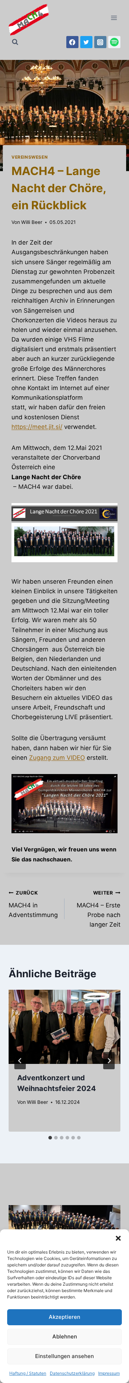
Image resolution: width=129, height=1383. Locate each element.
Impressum (109, 1373)
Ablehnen (64, 1336)
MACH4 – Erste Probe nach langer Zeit (98, 909)
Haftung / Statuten (27, 1373)
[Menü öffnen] (113, 17)
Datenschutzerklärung (72, 1373)
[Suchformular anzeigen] (15, 42)
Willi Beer (31, 222)
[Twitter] (86, 42)
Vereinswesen (29, 157)
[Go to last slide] (20, 1060)
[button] (118, 1238)
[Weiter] (109, 1060)
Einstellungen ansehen (64, 1356)
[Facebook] (72, 42)
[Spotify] (114, 42)
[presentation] (64, 1027)
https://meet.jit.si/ (36, 426)
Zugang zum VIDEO (57, 757)
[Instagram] (100, 42)
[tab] (50, 1137)
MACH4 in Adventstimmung (33, 904)
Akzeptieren (64, 1316)
